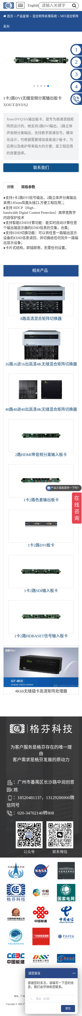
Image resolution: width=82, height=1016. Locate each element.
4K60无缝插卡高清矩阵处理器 (41, 691)
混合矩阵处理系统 (44, 16)
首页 (10, 16)
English (33, 5)
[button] (34, 86)
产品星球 (23, 16)
